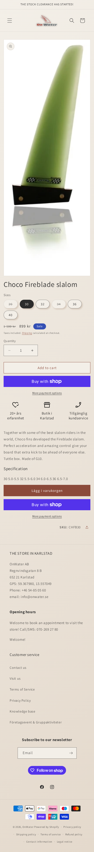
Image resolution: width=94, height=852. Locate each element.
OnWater (28, 827)
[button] (9, 20)
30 (27, 304)
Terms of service (50, 834)
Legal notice (64, 841)
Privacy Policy (20, 700)
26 (13, 305)
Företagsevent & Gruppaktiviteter (36, 722)
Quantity (10, 341)
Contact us (18, 667)
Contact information (39, 841)
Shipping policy (26, 834)
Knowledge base (22, 711)
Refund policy (73, 834)
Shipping (27, 333)
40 (11, 315)
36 (75, 304)
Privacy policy (72, 827)
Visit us (15, 678)
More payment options (47, 393)
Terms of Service (22, 689)
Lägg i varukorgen (47, 490)
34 (61, 305)
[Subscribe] (71, 753)
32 (43, 304)
